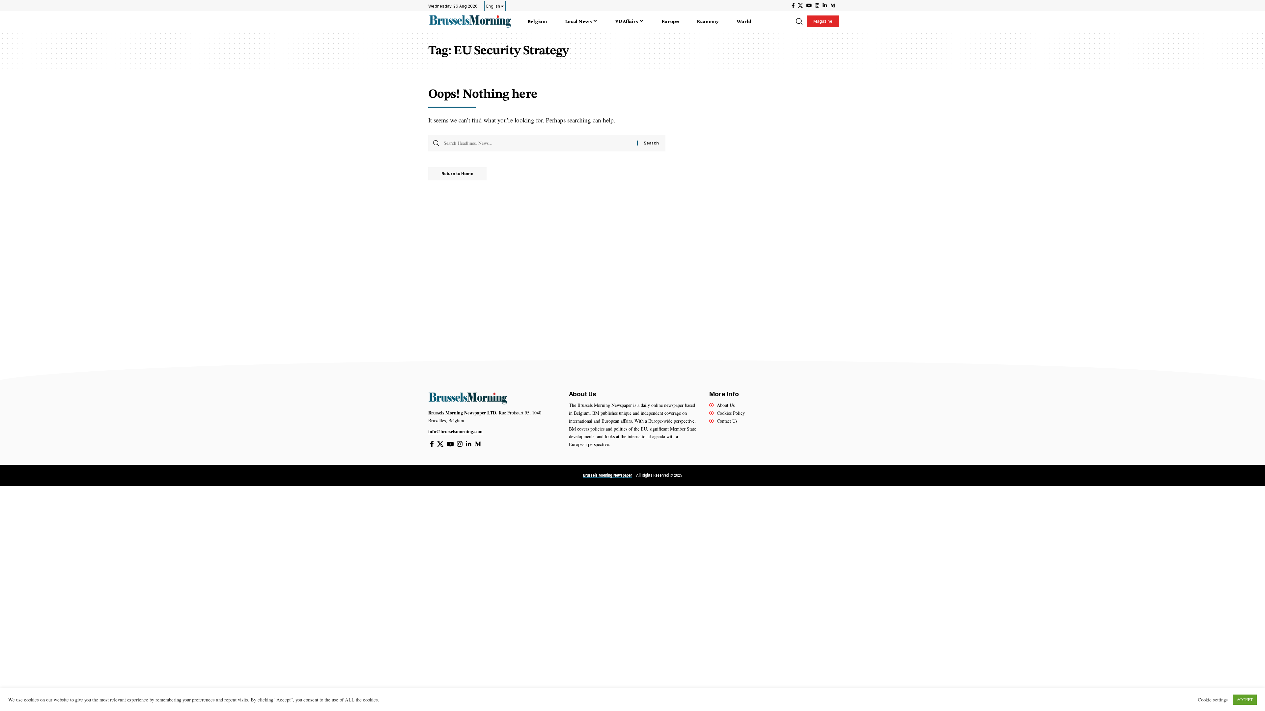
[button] (799, 21)
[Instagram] (817, 5)
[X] (800, 5)
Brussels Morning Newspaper (607, 475)
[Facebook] (793, 5)
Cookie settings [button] (1213, 700)
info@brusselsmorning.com (455, 431)
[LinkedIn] (825, 5)
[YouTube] (808, 5)
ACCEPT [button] (1245, 699)
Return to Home (457, 173)
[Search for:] (538, 143)
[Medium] (833, 5)
